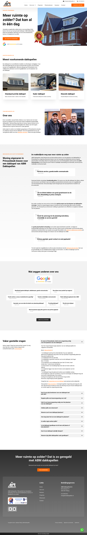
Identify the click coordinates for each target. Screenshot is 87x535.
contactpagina (18, 348)
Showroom (42, 498)
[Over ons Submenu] (35, 5)
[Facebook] (10, 509)
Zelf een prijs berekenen (11, 38)
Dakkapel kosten (77, 5)
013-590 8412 (64, 493)
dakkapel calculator (23, 132)
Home (26, 5)
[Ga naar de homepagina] (7, 3)
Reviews (41, 492)
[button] (62, 342)
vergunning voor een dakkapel (56, 381)
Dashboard (77, 522)
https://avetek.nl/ (52, 384)
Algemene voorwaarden (68, 522)
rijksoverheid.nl (48, 350)
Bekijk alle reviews (43, 319)
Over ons (32, 5)
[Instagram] (14, 509)
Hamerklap (44, 533)
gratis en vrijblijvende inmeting (74, 230)
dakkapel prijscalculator (72, 248)
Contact (63, 5)
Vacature (57, 5)
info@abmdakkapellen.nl (67, 495)
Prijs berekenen (49, 5)
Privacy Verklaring (58, 522)
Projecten (40, 5)
